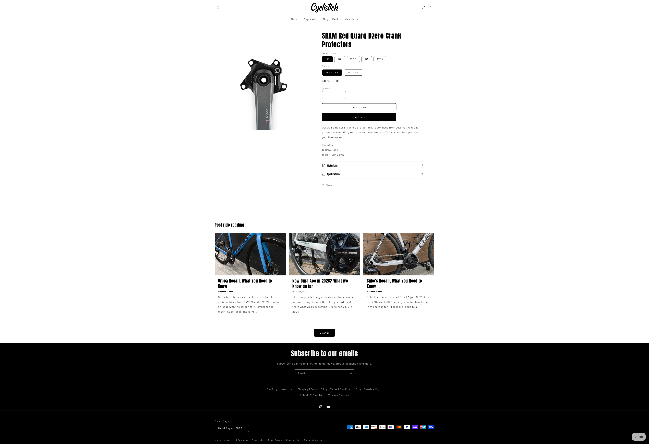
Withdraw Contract (338, 395)
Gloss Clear (332, 72)
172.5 (353, 59)
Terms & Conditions (341, 389)
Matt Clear (353, 72)
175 (367, 59)
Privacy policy (258, 440)
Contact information (313, 440)
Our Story (272, 389)
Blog (358, 389)
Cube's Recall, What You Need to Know (394, 283)
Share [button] (329, 185)
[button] (218, 7)
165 (327, 59)
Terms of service (275, 440)
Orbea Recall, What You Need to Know (245, 283)
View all (324, 332)
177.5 (380, 59)
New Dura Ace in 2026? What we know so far (320, 283)
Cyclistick (227, 440)
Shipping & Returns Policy (312, 389)
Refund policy (242, 440)
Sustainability (371, 389)
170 (340, 59)
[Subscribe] (351, 373)
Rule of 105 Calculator (312, 395)
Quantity (326, 88)
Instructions (288, 389)
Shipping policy (293, 440)
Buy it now (359, 117)
